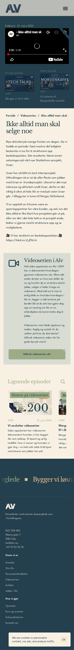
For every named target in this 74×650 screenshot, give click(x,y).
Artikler (10, 585)
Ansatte (10, 562)
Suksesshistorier (14, 617)
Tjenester (11, 606)
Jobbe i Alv (12, 591)
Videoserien (28, 115)
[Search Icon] (62, 381)
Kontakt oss (12, 623)
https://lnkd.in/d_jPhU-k (21, 240)
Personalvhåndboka (17, 574)
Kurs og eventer (14, 611)
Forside (10, 115)
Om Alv (10, 568)
